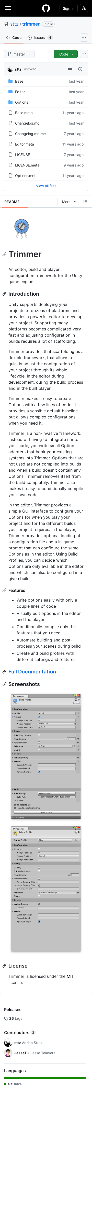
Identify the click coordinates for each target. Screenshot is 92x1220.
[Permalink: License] (4, 965)
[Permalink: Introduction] (4, 293)
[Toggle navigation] (8, 8)
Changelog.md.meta (32, 133)
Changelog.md (27, 123)
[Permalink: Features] (4, 590)
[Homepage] (46, 8)
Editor (20, 92)
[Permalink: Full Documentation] (4, 671)
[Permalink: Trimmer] (4, 254)
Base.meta (24, 112)
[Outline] (85, 201)
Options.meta (26, 175)
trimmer (31, 24)
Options (21, 102)
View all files (46, 186)
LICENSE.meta (27, 165)
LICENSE (22, 154)
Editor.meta (24, 144)
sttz (14, 24)
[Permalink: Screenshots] (4, 684)
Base (19, 81)
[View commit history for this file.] (80, 69)
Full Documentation (32, 672)
